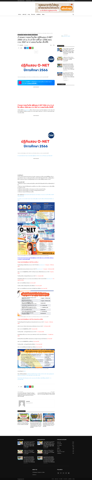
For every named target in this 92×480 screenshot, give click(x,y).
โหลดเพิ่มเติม (65, 80)
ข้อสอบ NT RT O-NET (24, 33)
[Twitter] (71, 0)
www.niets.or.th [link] (42, 264)
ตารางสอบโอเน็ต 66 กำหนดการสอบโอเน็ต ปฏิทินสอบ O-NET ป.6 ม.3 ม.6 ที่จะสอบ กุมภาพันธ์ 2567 (35, 155)
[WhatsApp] (32, 48)
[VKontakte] (69, 473)
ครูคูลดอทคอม (27, 109)
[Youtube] (73, 0)
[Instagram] (69, 0)
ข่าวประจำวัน (29, 34)
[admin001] (18, 45)
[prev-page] (18, 430)
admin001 (21, 45)
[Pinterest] (30, 48)
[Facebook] (68, 0)
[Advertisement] (46, 23)
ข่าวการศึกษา (25, 34)
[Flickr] (63, 473)
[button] (73, 14)
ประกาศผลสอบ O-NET (34, 34)
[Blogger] (58, 473)
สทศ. (25, 371)
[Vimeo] (72, 0)
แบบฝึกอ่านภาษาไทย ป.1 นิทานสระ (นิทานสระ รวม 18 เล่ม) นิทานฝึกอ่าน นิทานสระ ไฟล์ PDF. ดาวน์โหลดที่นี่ (23, 423)
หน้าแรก (19, 33)
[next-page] (20, 430)
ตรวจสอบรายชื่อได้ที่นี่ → (32, 83)
